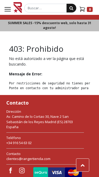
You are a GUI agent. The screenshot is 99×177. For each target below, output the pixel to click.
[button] (82, 165)
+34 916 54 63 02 (19, 142)
